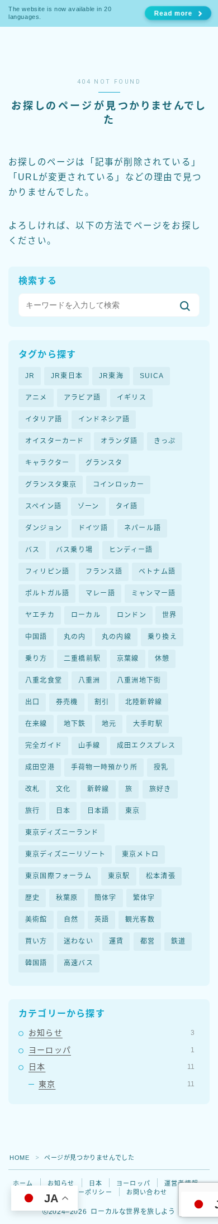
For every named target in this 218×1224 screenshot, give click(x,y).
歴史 (32, 898)
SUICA (152, 376)
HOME (19, 1157)
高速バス (78, 963)
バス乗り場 (74, 550)
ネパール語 (142, 528)
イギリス (131, 397)
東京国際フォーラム (58, 876)
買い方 (36, 941)
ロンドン (131, 615)
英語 (101, 919)
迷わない (78, 941)
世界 (169, 615)
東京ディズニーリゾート (65, 854)
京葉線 (128, 658)
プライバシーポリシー (78, 1192)
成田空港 (40, 767)
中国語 (36, 637)
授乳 (161, 767)
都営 (147, 941)
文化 (63, 789)
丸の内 (75, 637)
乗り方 (36, 658)
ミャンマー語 (153, 593)
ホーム (23, 1183)
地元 (109, 724)
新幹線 (98, 789)
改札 (32, 789)
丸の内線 (116, 637)
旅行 (32, 811)
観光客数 (140, 919)
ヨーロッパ (112, 1050)
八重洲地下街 (139, 680)
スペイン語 (43, 506)
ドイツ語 (93, 528)
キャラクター (47, 463)
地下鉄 (75, 724)
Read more (173, 13)
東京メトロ (140, 854)
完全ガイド (43, 745)
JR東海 (111, 376)
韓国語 (36, 963)
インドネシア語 (104, 419)
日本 (63, 811)
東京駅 (119, 876)
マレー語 (100, 593)
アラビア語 (82, 397)
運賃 (116, 941)
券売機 (67, 702)
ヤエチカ (40, 615)
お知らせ (112, 1032)
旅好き (160, 789)
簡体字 (105, 898)
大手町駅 (148, 724)
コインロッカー (118, 484)
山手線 (89, 745)
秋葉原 (67, 898)
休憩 (162, 658)
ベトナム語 (157, 571)
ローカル (86, 615)
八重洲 (89, 680)
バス (32, 550)
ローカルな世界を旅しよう (87, 50)
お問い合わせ (146, 1192)
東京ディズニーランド (61, 832)
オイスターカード (54, 441)
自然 (71, 919)
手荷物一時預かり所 (104, 767)
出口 (32, 702)
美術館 (36, 919)
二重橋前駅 (82, 658)
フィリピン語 (47, 571)
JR (30, 376)
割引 (101, 702)
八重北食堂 (43, 680)
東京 (132, 811)
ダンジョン (43, 528)
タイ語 (127, 506)
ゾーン (88, 506)
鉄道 (178, 941)
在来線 (36, 724)
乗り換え (162, 637)
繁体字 (144, 898)
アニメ (36, 397)
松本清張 (161, 876)
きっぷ (165, 441)
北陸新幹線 (143, 702)
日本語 (98, 811)
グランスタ (104, 463)
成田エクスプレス (146, 745)
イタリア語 (43, 419)
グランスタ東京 (51, 484)
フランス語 (104, 571)
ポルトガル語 (47, 593)
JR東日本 (67, 376)
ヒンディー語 (131, 550)
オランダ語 (119, 441)
